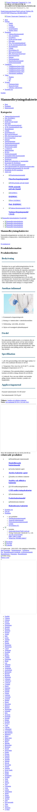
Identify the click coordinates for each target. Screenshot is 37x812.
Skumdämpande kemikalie (12, 552)
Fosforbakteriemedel (17, 498)
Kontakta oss (9, 89)
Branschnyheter (13, 86)
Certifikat (12, 27)
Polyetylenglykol (14, 55)
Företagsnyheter (14, 84)
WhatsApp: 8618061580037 (19, 13)
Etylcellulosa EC (14, 50)
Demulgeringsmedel (11, 157)
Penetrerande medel (11, 147)
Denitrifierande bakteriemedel (15, 464)
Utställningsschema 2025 (16, 68)
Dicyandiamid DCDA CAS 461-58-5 (17, 402)
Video (6, 75)
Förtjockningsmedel (15, 62)
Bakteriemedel (9, 108)
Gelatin (11, 48)
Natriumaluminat (14, 59)
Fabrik (11, 23)
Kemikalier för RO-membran (14, 170)
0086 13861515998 (15, 536)
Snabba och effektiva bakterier (16, 400)
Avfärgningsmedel (26, 552)
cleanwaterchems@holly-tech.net (19, 531)
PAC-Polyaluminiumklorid (17, 43)
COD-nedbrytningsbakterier (20, 490)
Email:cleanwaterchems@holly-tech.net (13, 11)
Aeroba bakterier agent (18, 473)
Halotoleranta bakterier (18, 506)
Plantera (11, 77)
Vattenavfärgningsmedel (16, 34)
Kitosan (11, 57)
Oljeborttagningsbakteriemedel (18, 522)
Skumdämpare (13, 46)
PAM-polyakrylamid (15, 39)
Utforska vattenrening (15, 88)
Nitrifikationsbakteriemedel (17, 518)
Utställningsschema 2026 (16, 66)
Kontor (11, 25)
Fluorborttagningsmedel (16, 61)
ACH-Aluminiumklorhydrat (17, 45)
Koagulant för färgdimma (13, 163)
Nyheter (7, 82)
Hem (6, 20)
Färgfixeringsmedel (11, 154)
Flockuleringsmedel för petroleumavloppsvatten (19, 166)
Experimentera (13, 29)
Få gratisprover (5, 244)
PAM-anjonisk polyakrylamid (15, 188)
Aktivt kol (8, 172)
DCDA (7, 152)
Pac (2, 552)
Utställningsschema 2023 (16, 71)
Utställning (8, 64)
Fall (10, 79)
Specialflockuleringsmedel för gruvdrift (17, 168)
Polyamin (12, 41)
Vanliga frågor (13, 30)
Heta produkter (5, 550)
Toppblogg (25, 550)
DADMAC (12, 37)
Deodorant (8, 159)
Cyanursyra (8, 148)
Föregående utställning (16, 73)
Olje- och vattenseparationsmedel (15, 165)
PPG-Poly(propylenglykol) (17, 54)
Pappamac (14, 554)
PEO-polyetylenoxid (15, 52)
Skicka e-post (5, 557)
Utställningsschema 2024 (16, 70)
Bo (10, 80)
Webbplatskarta (16, 550)
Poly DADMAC (14, 36)
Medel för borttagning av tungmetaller (16, 161)
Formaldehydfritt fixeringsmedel (15, 156)
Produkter (8, 32)
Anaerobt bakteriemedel (16, 520)
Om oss (7, 511)
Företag (7, 21)
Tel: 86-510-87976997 (16, 535)
